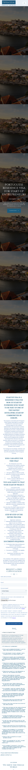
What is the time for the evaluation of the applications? (14, 704)
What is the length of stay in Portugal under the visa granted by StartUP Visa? (14, 726)
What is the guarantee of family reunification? (12, 737)
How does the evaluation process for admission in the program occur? (14, 700)
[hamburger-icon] (24, 3)
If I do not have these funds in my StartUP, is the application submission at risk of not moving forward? (13, 684)
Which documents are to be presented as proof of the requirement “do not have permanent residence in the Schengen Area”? (14, 658)
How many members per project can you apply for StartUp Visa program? (14, 650)
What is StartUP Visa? (9, 632)
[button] (14, 632)
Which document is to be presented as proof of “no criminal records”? (14, 672)
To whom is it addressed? (10, 646)
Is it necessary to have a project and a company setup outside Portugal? (14, 654)
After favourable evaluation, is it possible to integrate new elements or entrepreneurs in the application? (13, 717)
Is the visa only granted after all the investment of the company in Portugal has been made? (14, 722)
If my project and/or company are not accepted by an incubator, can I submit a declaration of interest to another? (13, 689)
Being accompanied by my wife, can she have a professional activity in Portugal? (13, 742)
